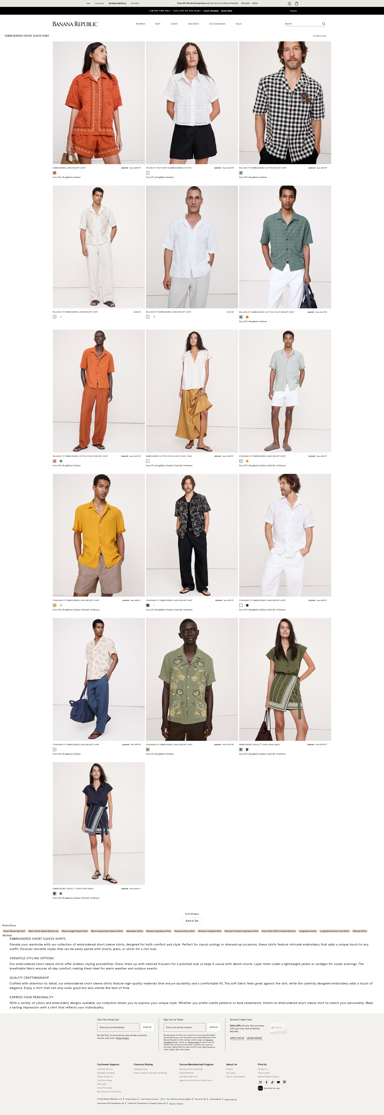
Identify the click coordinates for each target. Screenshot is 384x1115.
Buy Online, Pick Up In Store (109, 1092)
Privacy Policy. (122, 1038)
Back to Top (192, 921)
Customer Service (105, 1069)
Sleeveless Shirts (134, 931)
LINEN (174, 24)
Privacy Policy (194, 1042)
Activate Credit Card (189, 1077)
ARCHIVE (193, 24)
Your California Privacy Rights (178, 1099)
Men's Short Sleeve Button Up (43, 931)
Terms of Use (200, 1099)
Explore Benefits (187, 1073)
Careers (229, 1069)
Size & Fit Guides (104, 1088)
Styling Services (141, 1069)
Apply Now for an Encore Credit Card (196, 1080)
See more (7, 935)
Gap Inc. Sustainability (235, 1077)
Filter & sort (320, 36)
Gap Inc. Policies (176, 1104)
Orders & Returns (105, 1077)
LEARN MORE (254, 1038)
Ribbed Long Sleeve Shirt (158, 931)
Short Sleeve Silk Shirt (14, 931)
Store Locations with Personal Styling (150, 1073)
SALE (239, 24)
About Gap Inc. (231, 1100)
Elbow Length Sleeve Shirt (75, 931)
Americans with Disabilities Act (110, 1103)
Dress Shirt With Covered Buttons (279, 931)
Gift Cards (101, 1084)
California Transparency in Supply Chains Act (147, 1103)
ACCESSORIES (217, 24)
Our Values (231, 1073)
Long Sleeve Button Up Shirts (334, 931)
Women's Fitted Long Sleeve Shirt (241, 931)
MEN (158, 24)
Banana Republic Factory (268, 1077)
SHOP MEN (226, 11)
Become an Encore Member (191, 1069)
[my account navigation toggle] (289, 3)
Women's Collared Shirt (209, 931)
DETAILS (255, 3)
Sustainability (215, 1099)
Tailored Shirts (360, 931)
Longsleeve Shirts (307, 931)
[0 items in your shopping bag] (296, 3)
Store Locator (264, 1073)
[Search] (324, 23)
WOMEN (140, 24)
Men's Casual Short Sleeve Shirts (107, 931)
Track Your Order (104, 1080)
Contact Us (263, 1069)
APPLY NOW (245, 3)
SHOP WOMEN (211, 11)
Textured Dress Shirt (184, 931)
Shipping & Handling (106, 1073)
